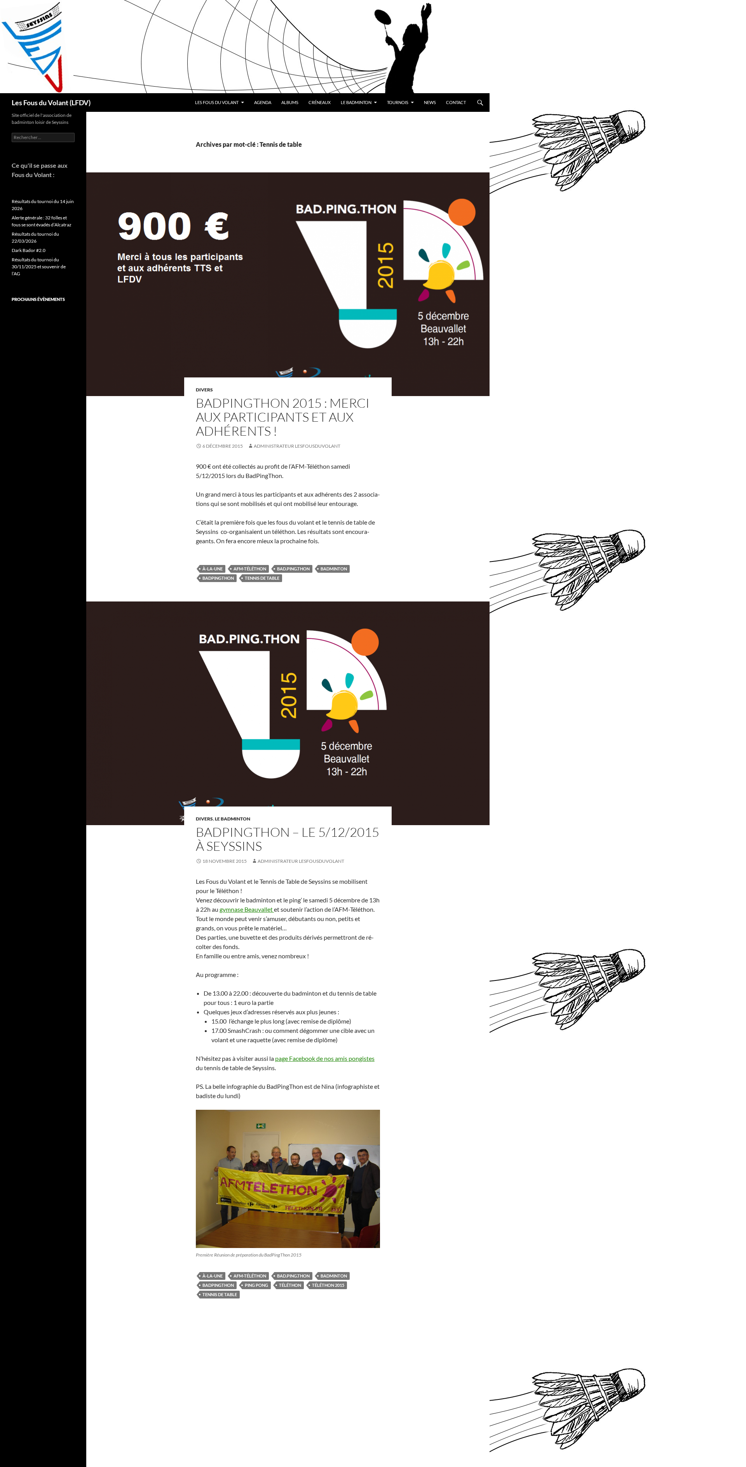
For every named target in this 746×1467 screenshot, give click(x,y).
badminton (334, 568)
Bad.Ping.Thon (293, 568)
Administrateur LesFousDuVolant (297, 446)
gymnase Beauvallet (247, 909)
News (430, 102)
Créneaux (320, 102)
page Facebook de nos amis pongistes (325, 1058)
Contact (456, 102)
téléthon (290, 1285)
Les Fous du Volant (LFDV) (51, 102)
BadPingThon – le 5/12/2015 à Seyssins (287, 839)
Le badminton (356, 102)
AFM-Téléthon (250, 568)
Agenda (262, 102)
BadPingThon (218, 578)
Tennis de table (262, 578)
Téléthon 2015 (328, 1285)
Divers (204, 390)
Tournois (397, 102)
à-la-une (212, 568)
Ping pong (256, 1285)
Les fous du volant (217, 102)
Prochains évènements (38, 299)
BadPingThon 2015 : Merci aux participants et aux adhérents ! (283, 417)
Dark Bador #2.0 (28, 250)
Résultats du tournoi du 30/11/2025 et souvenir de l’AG (39, 266)
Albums (289, 102)
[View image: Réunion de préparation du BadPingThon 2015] (288, 1179)
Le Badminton (232, 819)
